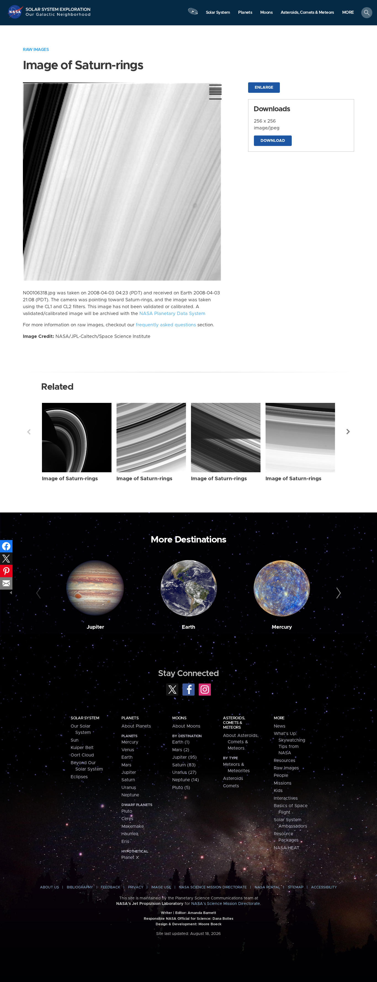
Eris (125, 841)
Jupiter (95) (184, 757)
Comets (231, 786)
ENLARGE (264, 87)
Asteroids (233, 778)
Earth (188, 627)
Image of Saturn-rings (70, 478)
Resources (284, 760)
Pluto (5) (181, 787)
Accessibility (324, 887)
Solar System (85, 718)
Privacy (136, 887)
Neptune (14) (185, 780)
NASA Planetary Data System (172, 313)
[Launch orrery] (192, 14)
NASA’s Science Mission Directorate (225, 904)
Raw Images (36, 50)
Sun (74, 740)
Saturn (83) (184, 765)
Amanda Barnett (202, 913)
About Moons (186, 726)
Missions (282, 783)
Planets (130, 718)
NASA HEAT (286, 848)
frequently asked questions (166, 325)
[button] (348, 13)
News (279, 726)
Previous (29, 432)
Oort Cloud (82, 755)
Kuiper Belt (82, 747)
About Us (49, 887)
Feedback (110, 887)
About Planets (136, 726)
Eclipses (79, 777)
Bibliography (80, 887)
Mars (126, 765)
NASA (16, 12)
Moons (179, 718)
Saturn (128, 780)
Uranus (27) (184, 772)
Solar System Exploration (58, 8)
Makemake (132, 826)
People (281, 775)
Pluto (126, 811)
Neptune (130, 795)
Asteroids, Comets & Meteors (234, 722)
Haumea (129, 834)
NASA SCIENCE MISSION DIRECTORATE (213, 887)
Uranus (128, 787)
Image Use (161, 887)
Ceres (127, 818)
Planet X (130, 857)
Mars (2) (180, 750)
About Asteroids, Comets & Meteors (241, 742)
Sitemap (295, 887)
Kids (278, 790)
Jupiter (95, 627)
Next (348, 432)
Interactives (286, 798)
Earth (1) (181, 742)
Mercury (282, 627)
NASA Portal (267, 887)
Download (273, 141)
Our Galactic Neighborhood (58, 16)
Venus (127, 750)
